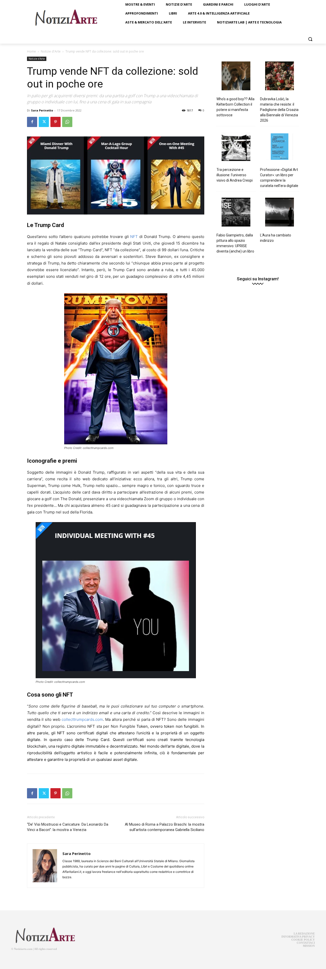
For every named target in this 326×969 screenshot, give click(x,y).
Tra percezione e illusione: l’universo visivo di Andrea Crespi (234, 175)
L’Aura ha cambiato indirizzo (275, 238)
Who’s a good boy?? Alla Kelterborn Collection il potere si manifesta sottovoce (235, 107)
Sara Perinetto (42, 110)
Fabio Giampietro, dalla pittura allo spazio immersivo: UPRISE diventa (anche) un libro (235, 243)
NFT (134, 236)
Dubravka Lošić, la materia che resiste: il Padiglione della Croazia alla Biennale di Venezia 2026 (279, 109)
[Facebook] (32, 122)
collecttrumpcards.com (82, 719)
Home (31, 51)
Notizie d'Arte (51, 51)
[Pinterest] (55, 122)
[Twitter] (44, 122)
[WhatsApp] (67, 122)
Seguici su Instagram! (258, 279)
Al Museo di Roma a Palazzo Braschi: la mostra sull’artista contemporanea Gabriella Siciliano (164, 827)
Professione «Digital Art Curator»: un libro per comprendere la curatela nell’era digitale (279, 178)
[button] (310, 39)
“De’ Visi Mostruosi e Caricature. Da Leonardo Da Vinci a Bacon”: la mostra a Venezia (67, 827)
